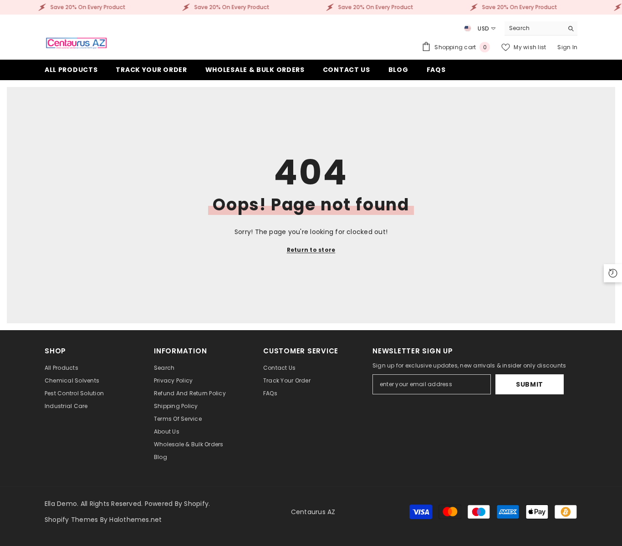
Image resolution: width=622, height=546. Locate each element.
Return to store (311, 250)
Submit (529, 384)
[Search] (541, 28)
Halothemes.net (135, 519)
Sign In (567, 47)
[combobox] (534, 28)
